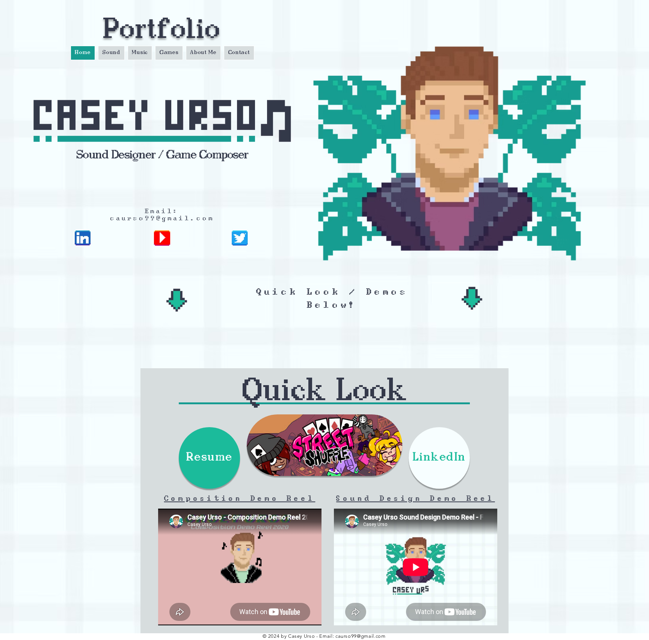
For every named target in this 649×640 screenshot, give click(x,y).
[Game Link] (324, 445)
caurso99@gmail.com (162, 218)
